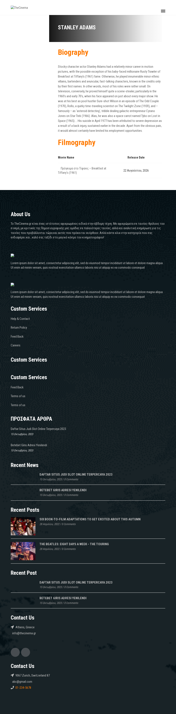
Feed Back (17, 336)
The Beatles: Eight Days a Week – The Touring (74, 544)
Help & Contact (20, 319)
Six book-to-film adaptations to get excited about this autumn (90, 519)
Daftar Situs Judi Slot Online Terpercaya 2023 (38, 429)
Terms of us (18, 396)
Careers (15, 345)
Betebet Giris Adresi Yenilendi (29, 445)
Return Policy (19, 327)
